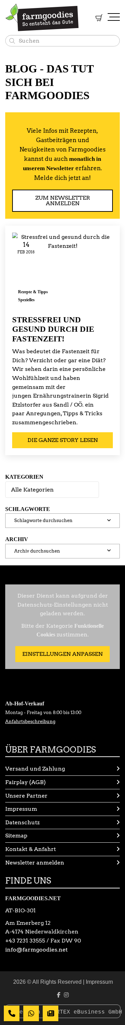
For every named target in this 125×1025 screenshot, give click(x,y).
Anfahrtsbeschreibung (30, 721)
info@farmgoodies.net (36, 949)
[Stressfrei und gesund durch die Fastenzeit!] (62, 270)
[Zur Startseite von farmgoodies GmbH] (42, 17)
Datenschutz (22, 822)
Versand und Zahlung (35, 768)
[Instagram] (66, 995)
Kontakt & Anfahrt (30, 849)
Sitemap (16, 835)
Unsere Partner (26, 795)
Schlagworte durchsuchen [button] (43, 520)
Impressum (21, 809)
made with (26, 1012)
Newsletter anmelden (34, 862)
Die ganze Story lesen (62, 440)
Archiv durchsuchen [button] (37, 551)
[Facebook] (58, 995)
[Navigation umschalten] (114, 17)
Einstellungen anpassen (62, 654)
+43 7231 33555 (25, 940)
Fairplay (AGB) (25, 782)
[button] (62, 520)
